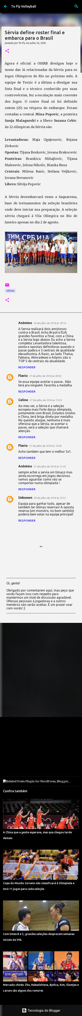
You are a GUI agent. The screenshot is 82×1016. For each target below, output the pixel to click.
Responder (26, 367)
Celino (23, 400)
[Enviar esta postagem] (7, 286)
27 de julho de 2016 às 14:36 (45, 445)
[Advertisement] (41, 670)
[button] (7, 51)
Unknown (25, 497)
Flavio (23, 375)
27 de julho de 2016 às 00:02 (45, 375)
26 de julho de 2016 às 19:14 (50, 323)
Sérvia (10, 290)
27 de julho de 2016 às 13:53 (46, 400)
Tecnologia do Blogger (43, 1010)
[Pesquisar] (76, 6)
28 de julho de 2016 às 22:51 (50, 497)
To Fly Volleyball (23, 6)
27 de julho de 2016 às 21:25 (50, 466)
